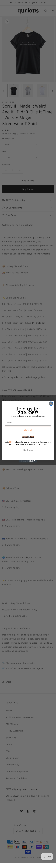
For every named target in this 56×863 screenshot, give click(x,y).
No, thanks (28, 450)
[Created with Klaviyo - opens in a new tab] (28, 461)
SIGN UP (28, 429)
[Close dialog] (51, 404)
